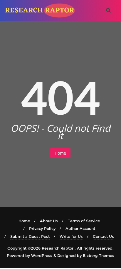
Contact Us (103, 236)
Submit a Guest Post (30, 236)
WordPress (41, 255)
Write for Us (71, 236)
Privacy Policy (42, 228)
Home (60, 153)
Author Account (80, 228)
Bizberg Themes (98, 255)
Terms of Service (84, 220)
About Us (49, 220)
